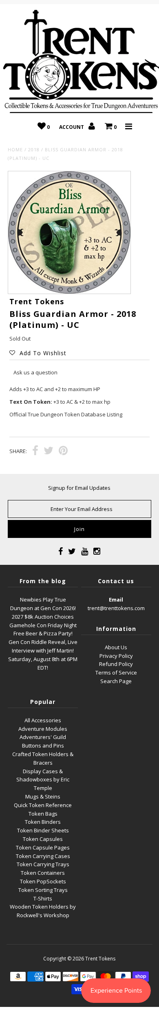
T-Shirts (42, 898)
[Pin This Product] (63, 451)
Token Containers (43, 872)
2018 (34, 149)
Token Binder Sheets (43, 830)
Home (15, 149)
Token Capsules (43, 839)
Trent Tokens (100, 958)
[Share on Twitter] (48, 451)
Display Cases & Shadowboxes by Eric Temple (42, 780)
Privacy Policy (116, 655)
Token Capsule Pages (43, 847)
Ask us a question (35, 372)
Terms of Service (116, 672)
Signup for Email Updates (79, 487)
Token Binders (43, 821)
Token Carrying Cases (43, 856)
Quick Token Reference (43, 805)
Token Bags (43, 813)
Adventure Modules (42, 728)
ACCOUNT (72, 127)
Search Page (116, 681)
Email (116, 599)
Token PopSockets (43, 881)
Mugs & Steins (42, 796)
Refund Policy (116, 664)
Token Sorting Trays (43, 890)
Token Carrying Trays (43, 864)
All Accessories (42, 720)
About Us (116, 647)
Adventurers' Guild (43, 737)
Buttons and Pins (43, 745)
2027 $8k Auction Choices (43, 616)
